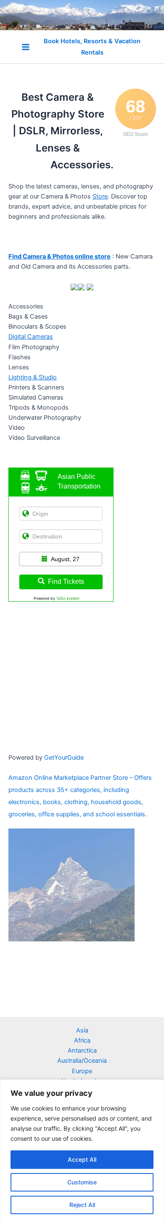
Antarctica (82, 1050)
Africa (82, 1040)
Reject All (82, 1204)
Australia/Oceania (82, 1060)
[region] (82, 1151)
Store (100, 196)
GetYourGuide (64, 757)
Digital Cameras (30, 336)
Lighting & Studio (32, 377)
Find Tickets (66, 581)
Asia (82, 1030)
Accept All (82, 1159)
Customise (82, 1182)
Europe (82, 1071)
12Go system (67, 598)
